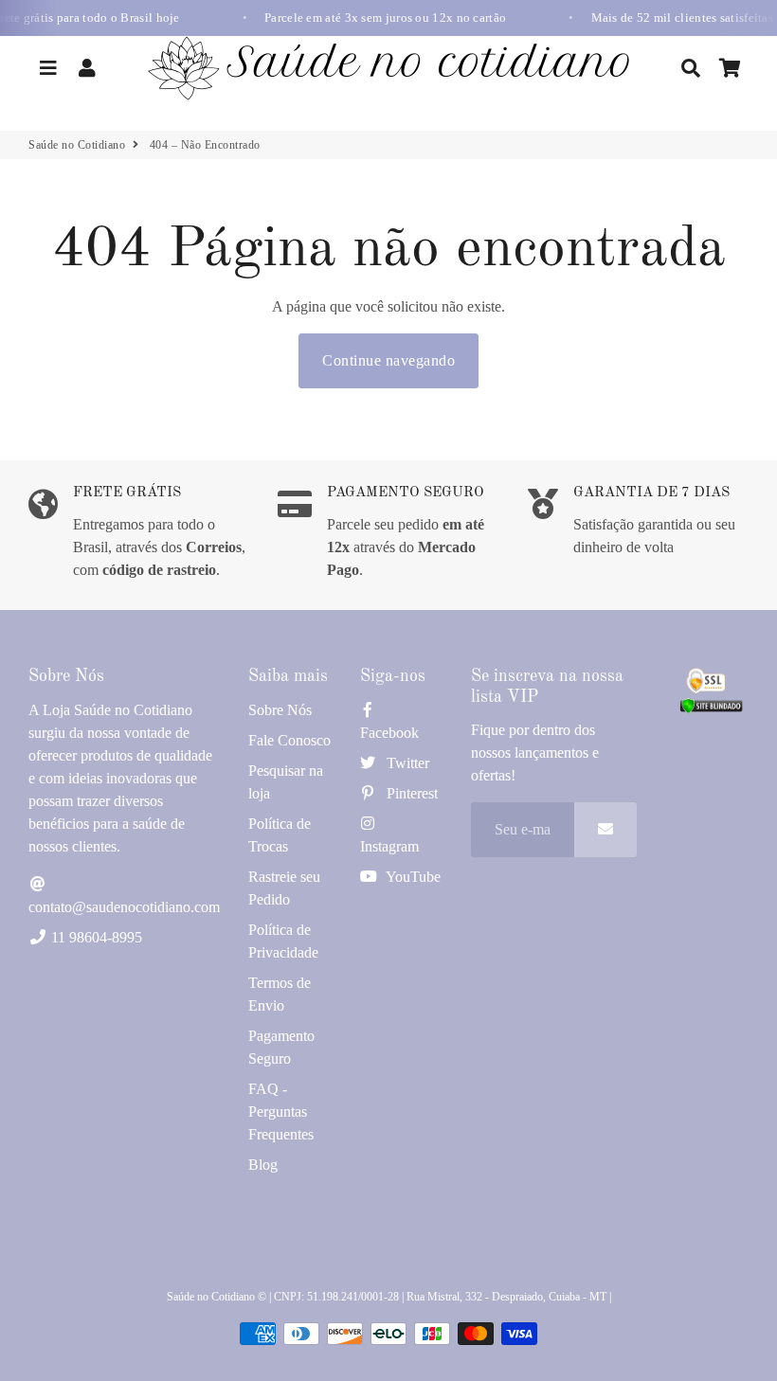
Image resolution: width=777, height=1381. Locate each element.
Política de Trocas (279, 835)
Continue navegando (388, 360)
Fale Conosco (289, 740)
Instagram (389, 846)
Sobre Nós (280, 710)
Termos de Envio (279, 994)
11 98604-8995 (94, 937)
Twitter (406, 763)
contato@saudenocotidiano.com (124, 907)
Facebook (389, 733)
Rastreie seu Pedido (284, 888)
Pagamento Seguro (281, 1047)
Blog (263, 1165)
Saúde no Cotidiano (76, 145)
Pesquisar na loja (285, 781)
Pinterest (410, 793)
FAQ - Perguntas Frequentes (281, 1111)
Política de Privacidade (283, 941)
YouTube (412, 877)
